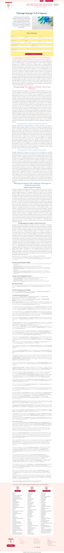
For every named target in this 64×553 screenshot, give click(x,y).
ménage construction (39, 375)
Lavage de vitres (16, 270)
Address (26, 40)
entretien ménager (24, 324)
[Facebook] (35, 547)
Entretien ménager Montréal (17, 533)
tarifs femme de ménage (22, 291)
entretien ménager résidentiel (43, 330)
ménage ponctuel (30, 379)
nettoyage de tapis (31, 309)
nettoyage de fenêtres (41, 327)
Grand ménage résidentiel (18, 278)
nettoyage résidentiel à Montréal (37, 286)
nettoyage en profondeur (27, 307)
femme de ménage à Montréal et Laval (38, 454)
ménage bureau (30, 406)
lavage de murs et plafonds (34, 397)
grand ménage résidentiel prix (44, 384)
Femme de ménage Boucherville (46, 523)
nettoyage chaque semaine (18, 380)
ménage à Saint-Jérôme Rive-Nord (23, 286)
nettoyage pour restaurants (37, 326)
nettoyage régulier (16, 472)
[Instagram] (34, 547)
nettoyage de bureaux (27, 272)
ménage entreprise (23, 405)
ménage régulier (15, 324)
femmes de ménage (17, 322)
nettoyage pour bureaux (28, 341)
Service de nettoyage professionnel (20, 277)
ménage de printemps (23, 296)
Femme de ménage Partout (17, 532)
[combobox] (21, 47)
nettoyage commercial (23, 422)
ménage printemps (31, 413)
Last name (26, 36)
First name (12, 36)
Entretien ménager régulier (18, 279)
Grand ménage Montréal (17, 525)
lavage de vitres (29, 373)
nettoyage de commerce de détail (18, 351)
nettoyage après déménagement (36, 345)
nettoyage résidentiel (21, 309)
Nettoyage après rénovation (18, 267)
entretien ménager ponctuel (42, 417)
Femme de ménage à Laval (17, 529)
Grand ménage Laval (16, 527)
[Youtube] (37, 547)
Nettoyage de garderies (18, 272)
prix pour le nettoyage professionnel (41, 380)
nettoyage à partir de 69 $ (30, 292)
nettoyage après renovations (35, 414)
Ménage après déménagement (19, 268)
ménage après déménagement (46, 312)
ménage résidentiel (15, 405)
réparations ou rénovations (17, 368)
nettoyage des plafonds (33, 317)
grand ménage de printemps (33, 447)
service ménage (22, 409)
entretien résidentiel (33, 415)
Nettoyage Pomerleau (38, 258)
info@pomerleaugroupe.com (52, 545)
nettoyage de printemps (45, 350)
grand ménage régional (48, 392)
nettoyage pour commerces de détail (40, 341)
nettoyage (50, 322)
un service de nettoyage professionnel (33, 374)
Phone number (13, 40)
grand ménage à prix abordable (42, 291)
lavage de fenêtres (25, 392)
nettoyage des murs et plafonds (25, 270)
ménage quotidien (20, 411)
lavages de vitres (44, 333)
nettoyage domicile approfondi (46, 413)
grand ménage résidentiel (35, 338)
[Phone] (44, 0)
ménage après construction (31, 330)
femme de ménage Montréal (29, 409)
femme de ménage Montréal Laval (29, 304)
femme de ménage (25, 312)
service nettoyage (37, 405)
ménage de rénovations (23, 317)
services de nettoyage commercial (19, 404)
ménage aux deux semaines (39, 379)
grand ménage (30, 323)
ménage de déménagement (44, 422)
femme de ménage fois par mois (33, 363)
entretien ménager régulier (17, 400)
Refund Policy (22, 543)
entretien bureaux (44, 409)
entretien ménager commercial (23, 315)
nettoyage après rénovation (18, 376)
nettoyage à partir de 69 (45, 376)
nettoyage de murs (19, 332)
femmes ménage (33, 418)
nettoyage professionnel (20, 328)
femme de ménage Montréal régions (18, 358)
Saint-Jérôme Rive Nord (23, 350)
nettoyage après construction (34, 296)
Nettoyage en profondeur (18, 266)
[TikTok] (39, 547)
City (40, 40)
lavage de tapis (30, 333)
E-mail (40, 36)
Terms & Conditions (23, 542)
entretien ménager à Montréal (45, 332)
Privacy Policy (22, 540)
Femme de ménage (17, 263)
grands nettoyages (37, 351)
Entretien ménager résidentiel (17, 301)
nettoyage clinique (34, 322)
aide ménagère (23, 326)
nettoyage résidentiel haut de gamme (26, 318)
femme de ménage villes (21, 369)
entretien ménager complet (24, 477)
